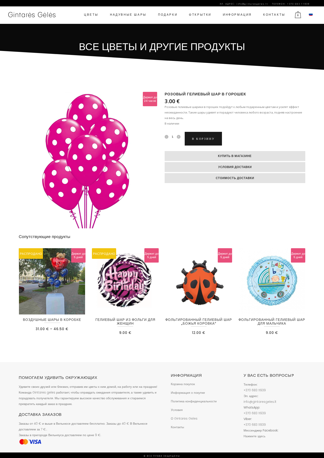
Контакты (177, 427)
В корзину (203, 139)
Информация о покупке (188, 392)
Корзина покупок (183, 384)
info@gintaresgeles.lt (260, 401)
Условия (177, 410)
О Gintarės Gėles (184, 418)
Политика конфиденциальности (194, 401)
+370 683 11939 (255, 390)
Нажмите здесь (254, 436)
